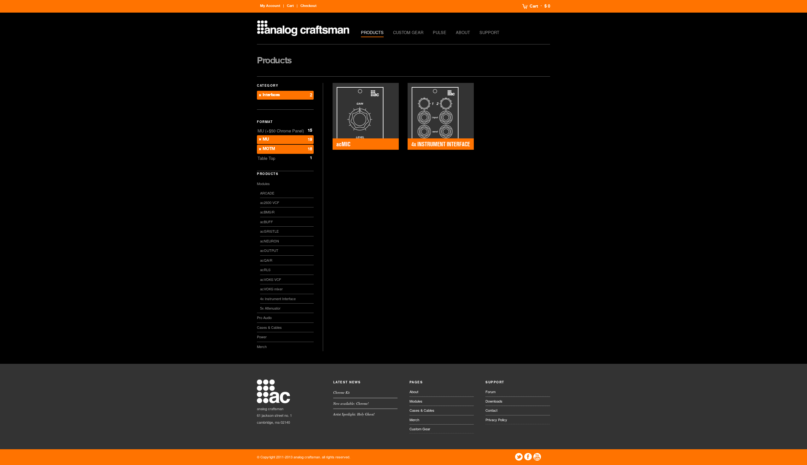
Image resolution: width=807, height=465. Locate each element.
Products (372, 32)
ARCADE (267, 192)
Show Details (365, 116)
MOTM (269, 149)
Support (489, 32)
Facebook (528, 457)
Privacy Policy (496, 419)
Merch (262, 346)
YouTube (537, 457)
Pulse (439, 32)
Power (262, 336)
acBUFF (266, 221)
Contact (491, 410)
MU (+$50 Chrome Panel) (281, 131)
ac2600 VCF (269, 202)
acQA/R (266, 260)
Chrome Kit (341, 392)
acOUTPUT (269, 250)
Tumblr (546, 457)
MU (266, 139)
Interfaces (271, 95)
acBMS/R (267, 211)
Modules (263, 183)
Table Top (266, 158)
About (463, 32)
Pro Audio (264, 317)
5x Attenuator (270, 308)
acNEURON (269, 240)
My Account (270, 6)
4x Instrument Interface (278, 298)
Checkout (308, 6)
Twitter (519, 457)
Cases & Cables (269, 327)
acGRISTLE (269, 231)
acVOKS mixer (271, 288)
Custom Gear (408, 32)
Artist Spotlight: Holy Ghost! (354, 414)
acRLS (265, 269)
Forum (490, 391)
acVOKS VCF (270, 279)
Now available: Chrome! (351, 403)
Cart (534, 6)
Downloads (493, 401)
